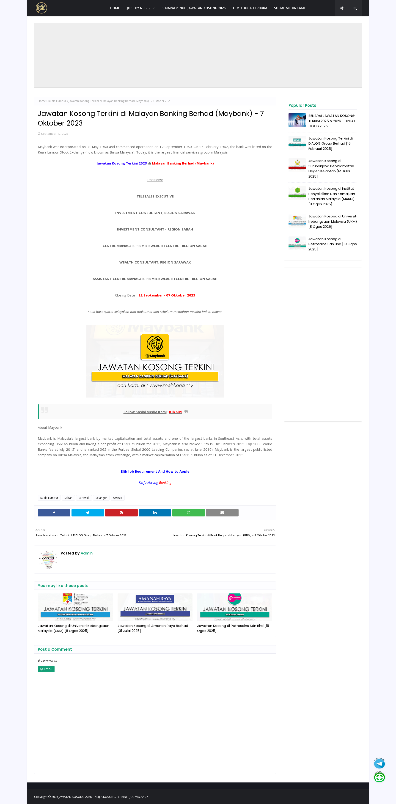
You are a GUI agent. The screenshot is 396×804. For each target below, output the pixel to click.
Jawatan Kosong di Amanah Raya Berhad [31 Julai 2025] (153, 628)
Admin (86, 553)
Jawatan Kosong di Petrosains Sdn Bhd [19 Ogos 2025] (233, 628)
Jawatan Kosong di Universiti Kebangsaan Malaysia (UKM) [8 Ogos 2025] (73, 628)
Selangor (101, 498)
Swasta (117, 498)
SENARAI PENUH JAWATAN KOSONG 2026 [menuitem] (194, 8)
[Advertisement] (198, 55)
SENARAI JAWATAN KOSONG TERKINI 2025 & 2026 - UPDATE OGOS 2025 (332, 120)
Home (42, 101)
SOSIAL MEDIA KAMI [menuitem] (289, 8)
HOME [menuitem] (115, 8)
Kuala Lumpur (57, 101)
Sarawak (84, 498)
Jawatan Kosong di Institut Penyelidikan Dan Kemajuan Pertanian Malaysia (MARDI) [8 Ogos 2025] (331, 196)
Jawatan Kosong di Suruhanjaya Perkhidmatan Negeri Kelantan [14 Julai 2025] (331, 168)
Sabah (68, 498)
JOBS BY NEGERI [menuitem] (139, 8)
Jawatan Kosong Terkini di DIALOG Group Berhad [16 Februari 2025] (330, 143)
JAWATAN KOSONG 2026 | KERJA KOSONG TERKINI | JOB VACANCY (103, 797)
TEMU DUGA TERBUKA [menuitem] (249, 8)
